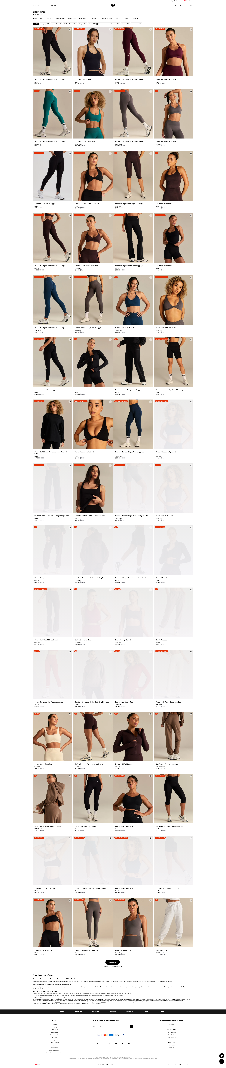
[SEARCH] (176, 5)
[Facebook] (110, 1043)
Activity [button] (94, 19)
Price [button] (127, 19)
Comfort (57, 1002)
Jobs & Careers (171, 1045)
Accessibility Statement (54, 1050)
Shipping (54, 1027)
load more (112, 962)
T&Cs (169, 1064)
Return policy (54, 1029)
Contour (103, 1002)
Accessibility (54, 1047)
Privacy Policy (178, 1064)
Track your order (54, 1034)
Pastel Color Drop (171, 1037)
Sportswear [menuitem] (51, 5)
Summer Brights (171, 1032)
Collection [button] (60, 19)
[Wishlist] (181, 5)
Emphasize (173, 999)
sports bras (142, 987)
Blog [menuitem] (172, 1)
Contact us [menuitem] (178, 1)
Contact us (54, 1024)
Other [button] (118, 19)
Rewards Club (171, 1042)
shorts (162, 987)
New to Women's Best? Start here (54, 1053)
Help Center (54, 1037)
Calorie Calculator (54, 1042)
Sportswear (171, 1024)
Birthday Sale (171, 1040)
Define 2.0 (101, 999)
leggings (125, 987)
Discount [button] (71, 19)
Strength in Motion (171, 1029)
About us (171, 1047)
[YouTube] (116, 1043)
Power (55, 999)
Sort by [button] (135, 19)
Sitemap (189, 1064)
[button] (187, 1)
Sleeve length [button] (107, 19)
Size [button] (41, 19)
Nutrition (171, 1027)
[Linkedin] (129, 1043)
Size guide (54, 1040)
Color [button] (49, 19)
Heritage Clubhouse (172, 1034)
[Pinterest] (122, 1043)
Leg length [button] (83, 19)
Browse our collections (39, 1003)
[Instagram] (97, 1043)
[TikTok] (103, 1043)
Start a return (54, 1032)
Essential (70, 1000)
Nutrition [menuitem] (36, 5)
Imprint (54, 1045)
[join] (131, 1026)
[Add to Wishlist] (70, 29)
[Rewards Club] (221, 1061)
